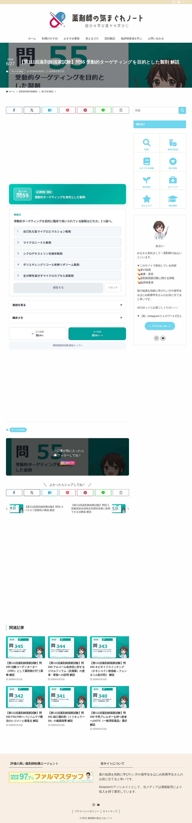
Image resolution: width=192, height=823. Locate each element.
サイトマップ (110, 811)
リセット (113, 287)
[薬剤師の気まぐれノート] (96, 20)
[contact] (178, 2)
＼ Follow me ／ (160, 325)
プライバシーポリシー (87, 811)
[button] (14, 110)
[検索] (183, 2)
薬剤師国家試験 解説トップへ (67, 345)
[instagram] (173, 2)
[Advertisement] (67, 146)
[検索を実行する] (182, 110)
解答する (58, 287)
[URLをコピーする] (121, 110)
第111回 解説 (17, 71)
